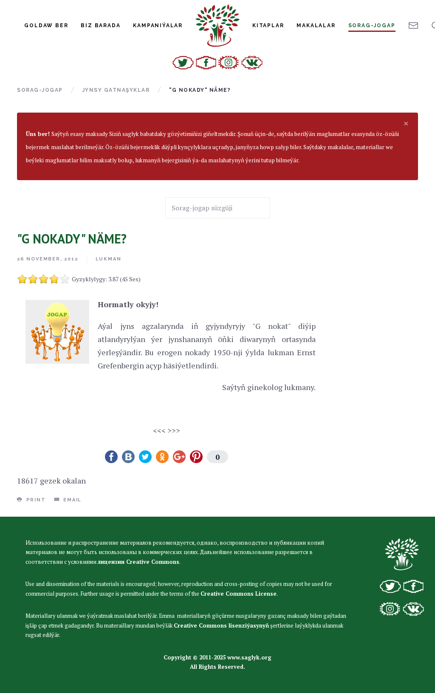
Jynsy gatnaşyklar (116, 90)
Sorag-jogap (371, 25)
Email (71, 500)
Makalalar (316, 25)
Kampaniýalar (158, 25)
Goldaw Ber (46, 25)
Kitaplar (268, 25)
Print (35, 500)
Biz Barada (100, 25)
